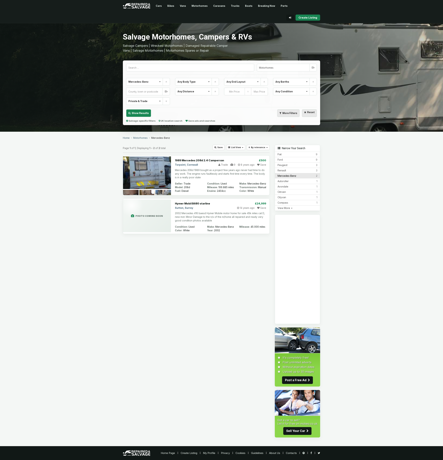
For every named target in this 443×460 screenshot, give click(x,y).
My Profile (209, 453)
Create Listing (189, 453)
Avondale (298, 186)
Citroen (298, 191)
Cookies (240, 453)
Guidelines (257, 453)
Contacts (291, 453)
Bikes (170, 5)
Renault (298, 170)
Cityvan (298, 197)
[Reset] (166, 82)
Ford (298, 159)
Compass (298, 202)
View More (284, 208)
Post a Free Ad (296, 380)
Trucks (235, 5)
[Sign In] (290, 18)
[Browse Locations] (166, 91)
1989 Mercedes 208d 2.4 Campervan (199, 160)
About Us (274, 453)
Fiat (298, 154)
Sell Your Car (296, 431)
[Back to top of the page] (303, 453)
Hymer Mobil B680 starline (192, 203)
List (235, 147)
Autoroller (298, 181)
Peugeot (298, 165)
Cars (159, 5)
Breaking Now (266, 5)
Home (168, 453)
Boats (248, 5)
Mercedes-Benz (298, 175)
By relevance (258, 147)
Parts (284, 5)
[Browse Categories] (313, 67)
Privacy (225, 453)
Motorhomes (200, 5)
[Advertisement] (298, 269)
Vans (183, 5)
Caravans (219, 5)
